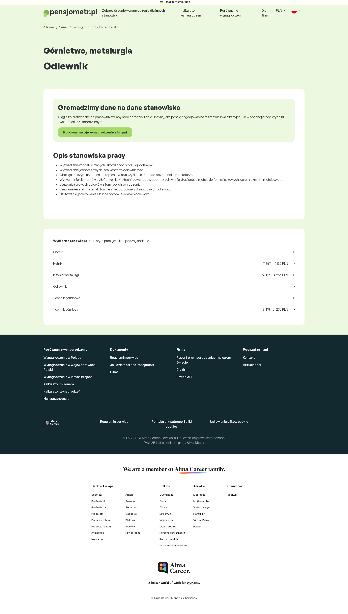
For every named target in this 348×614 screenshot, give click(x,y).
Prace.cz (97, 513)
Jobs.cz (96, 494)
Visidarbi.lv (166, 520)
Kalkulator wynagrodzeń (190, 12)
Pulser (197, 526)
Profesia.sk (98, 501)
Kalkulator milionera (59, 384)
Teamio (130, 501)
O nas (114, 372)
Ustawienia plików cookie (229, 422)
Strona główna (55, 27)
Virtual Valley (201, 520)
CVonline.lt (166, 494)
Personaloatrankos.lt (172, 532)
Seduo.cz (131, 507)
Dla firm (265, 12)
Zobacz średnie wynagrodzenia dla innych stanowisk (133, 12)
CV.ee (163, 507)
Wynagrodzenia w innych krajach (68, 377)
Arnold (129, 494)
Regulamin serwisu (124, 358)
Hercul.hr (199, 513)
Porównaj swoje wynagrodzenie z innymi (95, 132)
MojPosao (199, 494)
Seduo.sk (131, 513)
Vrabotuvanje (201, 507)
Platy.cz (130, 520)
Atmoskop (97, 532)
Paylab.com (132, 532)
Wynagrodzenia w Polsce (62, 358)
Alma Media (195, 443)
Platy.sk (130, 526)
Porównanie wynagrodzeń (230, 12)
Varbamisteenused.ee (173, 545)
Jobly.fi (232, 494)
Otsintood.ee (168, 526)
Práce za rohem (101, 526)
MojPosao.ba (201, 501)
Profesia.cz (98, 507)
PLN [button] (279, 10)
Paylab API (184, 377)
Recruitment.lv (169, 539)
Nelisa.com (98, 539)
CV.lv (163, 501)
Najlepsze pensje (56, 399)
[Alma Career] (174, 568)
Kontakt (249, 358)
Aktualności (252, 365)
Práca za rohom (101, 520)
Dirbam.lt (165, 513)
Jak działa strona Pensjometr (132, 365)
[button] (295, 10)
